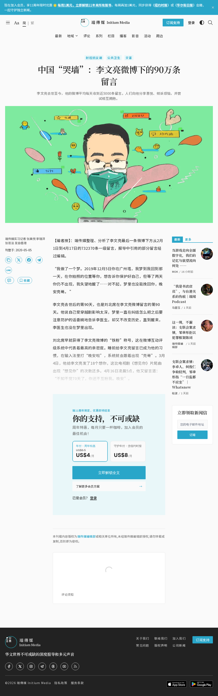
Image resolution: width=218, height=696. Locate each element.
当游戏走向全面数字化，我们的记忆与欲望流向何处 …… (184, 258)
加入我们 (179, 638)
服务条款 (77, 683)
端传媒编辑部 (86, 536)
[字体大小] (16, 22)
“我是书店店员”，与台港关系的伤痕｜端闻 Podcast (184, 294)
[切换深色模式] (200, 22)
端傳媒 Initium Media (34, 683)
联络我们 (161, 638)
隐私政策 (60, 683)
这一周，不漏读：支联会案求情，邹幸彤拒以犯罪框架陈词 (184, 330)
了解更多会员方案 (88, 486)
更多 (188, 239)
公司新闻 (179, 645)
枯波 (175, 393)
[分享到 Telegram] (39, 260)
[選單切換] (76, 35)
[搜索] (208, 22)
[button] (70, 35)
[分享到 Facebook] (29, 260)
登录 (93, 497)
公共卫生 (113, 58)
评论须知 (67, 594)
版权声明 (161, 645)
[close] (212, 7)
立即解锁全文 (109, 473)
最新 (177, 239)
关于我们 (142, 638)
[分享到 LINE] (8, 270)
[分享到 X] (18, 260)
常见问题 (142, 645)
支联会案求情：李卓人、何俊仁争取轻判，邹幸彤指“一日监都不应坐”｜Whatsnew (184, 374)
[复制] (8, 260)
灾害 (129, 58)
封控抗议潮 (94, 58)
